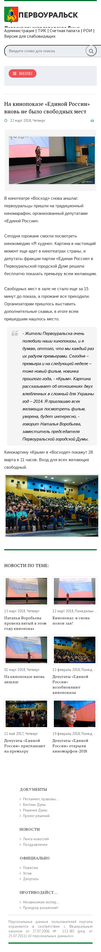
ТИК (42, 30)
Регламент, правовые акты (44, 799)
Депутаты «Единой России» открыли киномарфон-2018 (70, 746)
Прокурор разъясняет (40, 907)
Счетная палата (65, 30)
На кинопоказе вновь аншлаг (24, 679)
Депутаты (31, 879)
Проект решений (36, 815)
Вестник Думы (34, 804)
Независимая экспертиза (43, 902)
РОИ (87, 30)
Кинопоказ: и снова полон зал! (70, 620)
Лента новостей (36, 839)
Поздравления (35, 844)
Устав (27, 873)
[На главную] (46, 16)
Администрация (19, 30)
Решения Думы (35, 810)
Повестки (30, 867)
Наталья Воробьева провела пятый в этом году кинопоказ (25, 623)
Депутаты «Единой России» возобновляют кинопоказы (70, 684)
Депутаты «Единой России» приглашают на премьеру (24, 746)
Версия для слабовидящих (30, 36)
